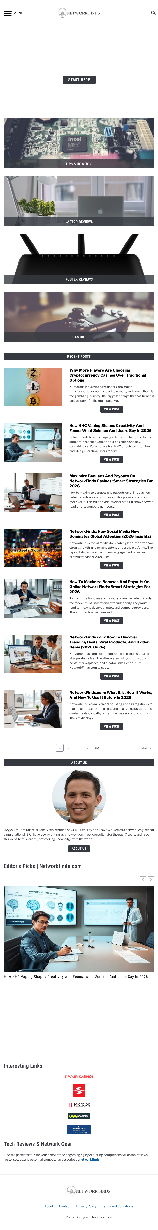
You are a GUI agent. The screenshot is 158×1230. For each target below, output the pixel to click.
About (48, 1206)
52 (98, 747)
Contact (65, 1206)
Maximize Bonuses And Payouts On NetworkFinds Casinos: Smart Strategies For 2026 (111, 481)
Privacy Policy (86, 1206)
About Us (79, 848)
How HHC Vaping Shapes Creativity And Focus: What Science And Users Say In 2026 (76, 976)
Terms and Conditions (117, 1206)
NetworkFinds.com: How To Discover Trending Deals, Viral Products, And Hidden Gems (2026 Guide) (109, 642)
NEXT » (146, 748)
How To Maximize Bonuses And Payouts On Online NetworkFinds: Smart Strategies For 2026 (109, 586)
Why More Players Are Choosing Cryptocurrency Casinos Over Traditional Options (107, 375)
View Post (112, 409)
